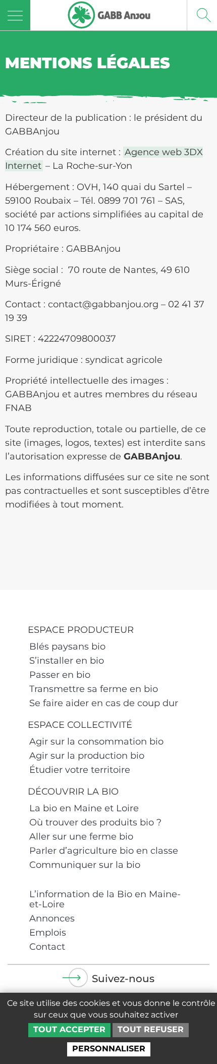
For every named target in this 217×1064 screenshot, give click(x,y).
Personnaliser (108, 1048)
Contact (47, 946)
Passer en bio (59, 674)
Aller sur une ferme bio (81, 836)
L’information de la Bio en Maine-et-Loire (105, 899)
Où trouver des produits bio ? (95, 822)
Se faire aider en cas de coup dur (103, 703)
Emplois (47, 932)
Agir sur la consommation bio (96, 741)
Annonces (52, 918)
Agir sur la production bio (86, 755)
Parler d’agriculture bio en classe (103, 850)
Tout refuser (151, 1029)
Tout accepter (69, 1029)
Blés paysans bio (67, 646)
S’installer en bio (66, 660)
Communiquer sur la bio (84, 864)
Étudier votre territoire (79, 769)
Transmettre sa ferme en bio (93, 689)
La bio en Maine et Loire (84, 808)
